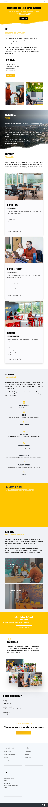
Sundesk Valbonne (7, 783)
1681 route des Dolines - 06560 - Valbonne (11, 785)
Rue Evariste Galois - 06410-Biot (9, 778)
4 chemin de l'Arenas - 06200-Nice (9, 792)
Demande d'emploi (28, 751)
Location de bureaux (7, 751)
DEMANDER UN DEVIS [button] (12, 231)
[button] (44, 1)
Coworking (6, 757)
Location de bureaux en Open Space (10, 754)
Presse (26, 760)
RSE (25, 764)
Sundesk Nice (6, 790)
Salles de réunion (7, 760)
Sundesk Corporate (28, 757)
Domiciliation (6, 764)
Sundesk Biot (6, 776)
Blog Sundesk (27, 754)
